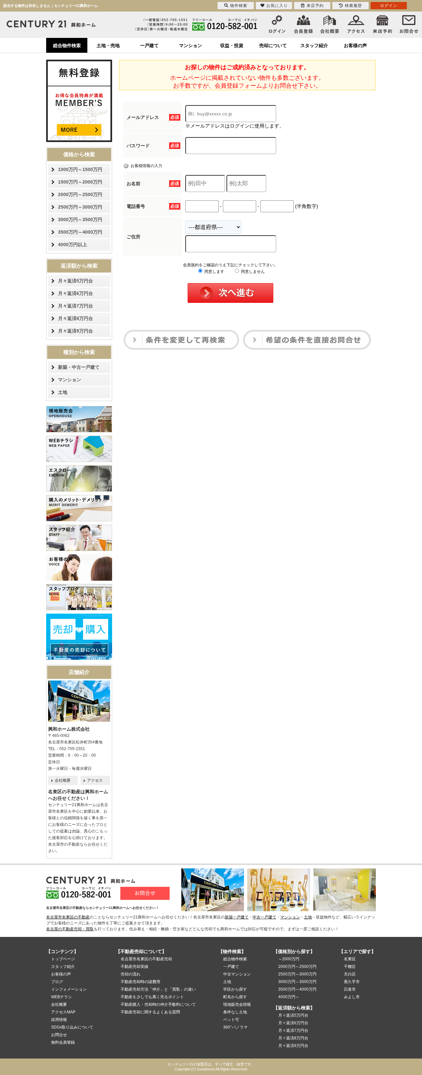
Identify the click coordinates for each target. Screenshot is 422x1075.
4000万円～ (288, 997)
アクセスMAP (63, 1012)
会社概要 (63, 780)
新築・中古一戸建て (79, 367)
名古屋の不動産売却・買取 (70, 929)
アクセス (95, 780)
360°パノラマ (235, 1027)
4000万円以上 (72, 244)
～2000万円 (288, 959)
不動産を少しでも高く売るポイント (152, 997)
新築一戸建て (237, 917)
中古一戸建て (264, 917)
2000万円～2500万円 (80, 194)
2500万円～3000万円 (80, 207)
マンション (190, 45)
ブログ (57, 981)
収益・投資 (231, 45)
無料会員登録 (63, 1042)
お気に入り (277, 5)
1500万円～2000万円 (80, 182)
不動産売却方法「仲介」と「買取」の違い (158, 989)
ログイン (388, 5)
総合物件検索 (67, 45)
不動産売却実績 (134, 966)
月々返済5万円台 (75, 280)
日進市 (350, 989)
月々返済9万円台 (75, 331)
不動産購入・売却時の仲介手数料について (158, 1004)
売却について (273, 45)
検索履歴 (353, 5)
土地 (62, 392)
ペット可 (231, 1019)
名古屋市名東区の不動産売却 (146, 959)
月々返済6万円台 (75, 293)
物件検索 (238, 5)
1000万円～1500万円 (80, 169)
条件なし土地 (235, 1012)
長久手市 (352, 981)
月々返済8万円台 (75, 318)
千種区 (350, 966)
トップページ (63, 959)
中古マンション (237, 974)
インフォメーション (69, 989)
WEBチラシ (61, 997)
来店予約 (315, 5)
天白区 (350, 974)
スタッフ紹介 (314, 45)
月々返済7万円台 (75, 305)
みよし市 (352, 997)
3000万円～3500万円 (80, 219)
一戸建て (149, 45)
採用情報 (59, 1019)
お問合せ (59, 1034)
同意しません (252, 271)
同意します (213, 271)
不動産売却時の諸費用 (140, 981)
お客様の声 (355, 45)
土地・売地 (108, 45)
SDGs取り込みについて (72, 1027)
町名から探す (235, 997)
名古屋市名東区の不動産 (68, 917)
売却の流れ (130, 974)
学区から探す (235, 989)
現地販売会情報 (237, 1004)
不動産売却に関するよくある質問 (150, 1012)
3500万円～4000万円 (80, 232)
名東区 (350, 959)
